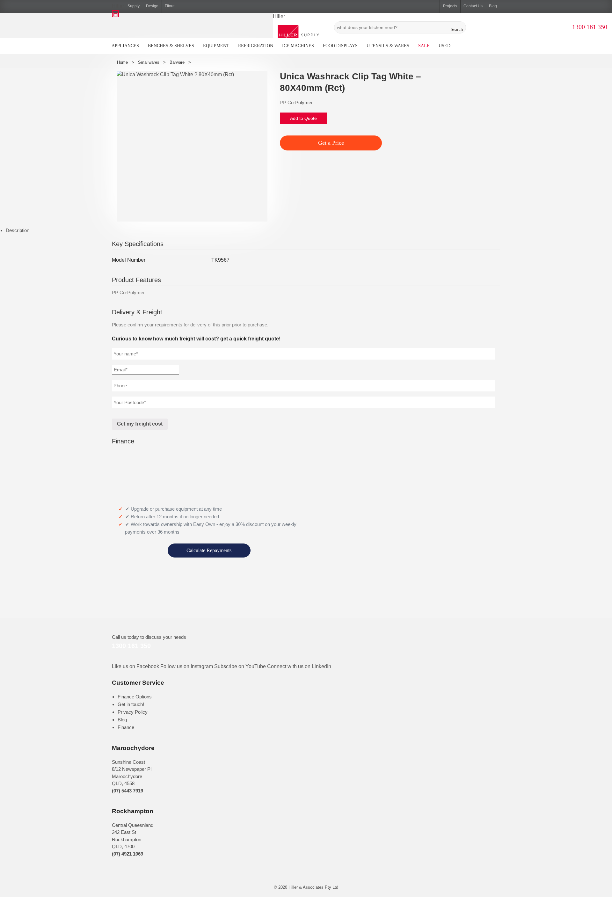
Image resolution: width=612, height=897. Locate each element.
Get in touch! (131, 704)
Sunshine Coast (128, 762)
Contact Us (473, 6)
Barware (177, 62)
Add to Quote (303, 118)
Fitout (169, 6)
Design (152, 6)
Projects (450, 6)
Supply (133, 6)
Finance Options (135, 696)
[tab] (309, 230)
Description (17, 230)
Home (122, 62)
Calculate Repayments (208, 550)
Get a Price (331, 143)
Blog (493, 6)
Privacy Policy (133, 712)
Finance (126, 727)
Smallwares (148, 62)
